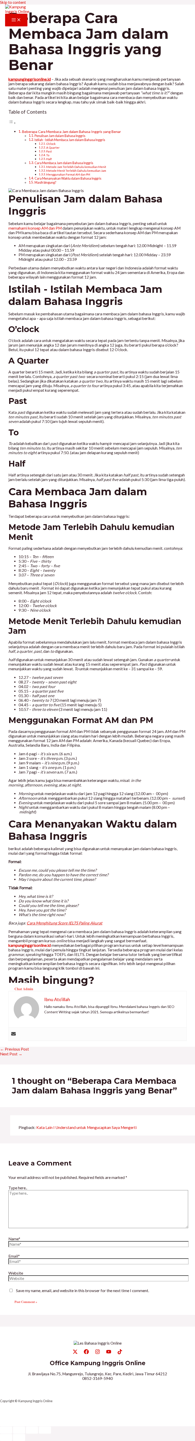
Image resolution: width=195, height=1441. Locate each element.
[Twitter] (75, 1352)
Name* (14, 1239)
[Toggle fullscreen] (19, 1430)
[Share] (32, 1430)
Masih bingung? (45, 182)
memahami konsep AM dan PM (35, 228)
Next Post (11, 1054)
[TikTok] (119, 1352)
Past (49, 151)
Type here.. (17, 1188)
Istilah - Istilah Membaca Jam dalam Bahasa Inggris (70, 140)
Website (15, 1273)
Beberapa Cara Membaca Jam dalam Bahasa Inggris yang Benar (71, 131)
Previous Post (14, 1049)
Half (49, 159)
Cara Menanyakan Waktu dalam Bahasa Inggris (68, 178)
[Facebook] (86, 1352)
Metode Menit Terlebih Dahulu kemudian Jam (76, 170)
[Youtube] (108, 1352)
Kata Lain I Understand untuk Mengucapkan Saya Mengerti (86, 1127)
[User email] (13, 1034)
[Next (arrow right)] (19, 1437)
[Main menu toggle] (16, 20)
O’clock (51, 143)
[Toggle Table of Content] (12, 123)
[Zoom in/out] (6, 1430)
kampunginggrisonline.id (29, 945)
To (47, 155)
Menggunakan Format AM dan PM (68, 174)
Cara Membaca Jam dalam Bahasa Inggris (64, 163)
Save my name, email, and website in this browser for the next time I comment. (82, 1290)
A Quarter (53, 147)
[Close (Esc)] (45, 1430)
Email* (14, 1256)
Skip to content (13, 2)
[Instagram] (97, 1352)
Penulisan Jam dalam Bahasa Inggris (60, 136)
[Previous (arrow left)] (6, 1437)
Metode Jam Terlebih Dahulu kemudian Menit (76, 166)
